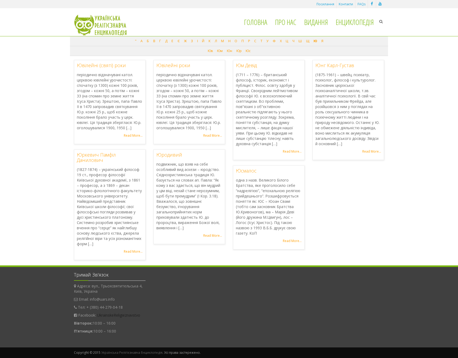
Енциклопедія (355, 22)
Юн (229, 51)
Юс (248, 51)
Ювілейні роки (173, 65)
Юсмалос (246, 170)
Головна (255, 22)
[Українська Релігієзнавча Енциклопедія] (104, 25)
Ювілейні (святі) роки (101, 65)
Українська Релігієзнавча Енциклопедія (131, 352)
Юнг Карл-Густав (334, 65)
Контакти (346, 4)
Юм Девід (246, 65)
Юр (238, 51)
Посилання (325, 4)
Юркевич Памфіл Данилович (96, 157)
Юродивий (169, 155)
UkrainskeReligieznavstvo (118, 315)
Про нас (285, 22)
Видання (316, 22)
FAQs (361, 4)
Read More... (133, 135)
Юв (210, 51)
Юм (219, 51)
